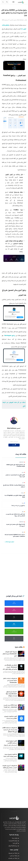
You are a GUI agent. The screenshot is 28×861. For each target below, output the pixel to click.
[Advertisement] (14, 572)
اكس (14, 617)
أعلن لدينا (15, 843)
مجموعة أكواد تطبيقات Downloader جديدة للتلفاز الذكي (10, 654)
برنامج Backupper (9, 335)
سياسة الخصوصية (13, 840)
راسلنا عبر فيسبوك (13, 853)
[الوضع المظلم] (3, 2)
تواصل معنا (14, 838)
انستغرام (14, 610)
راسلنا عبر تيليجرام (13, 858)
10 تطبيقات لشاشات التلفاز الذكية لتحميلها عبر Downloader (10, 680)
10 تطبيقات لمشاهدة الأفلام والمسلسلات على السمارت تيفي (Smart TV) (9, 730)
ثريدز (14, 639)
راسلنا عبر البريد (14, 855)
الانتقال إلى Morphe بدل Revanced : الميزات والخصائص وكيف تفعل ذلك (10, 667)
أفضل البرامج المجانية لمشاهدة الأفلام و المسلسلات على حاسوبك (10, 743)
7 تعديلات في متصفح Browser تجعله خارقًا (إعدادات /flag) (11, 694)
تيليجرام (14, 624)
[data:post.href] (21, 656)
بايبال (13, 445)
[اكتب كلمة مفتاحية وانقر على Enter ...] (7, 2)
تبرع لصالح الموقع (13, 845)
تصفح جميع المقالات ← (9, 542)
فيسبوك (14, 603)
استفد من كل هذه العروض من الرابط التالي (14, 404)
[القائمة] (13, 2)
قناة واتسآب (14, 631)
